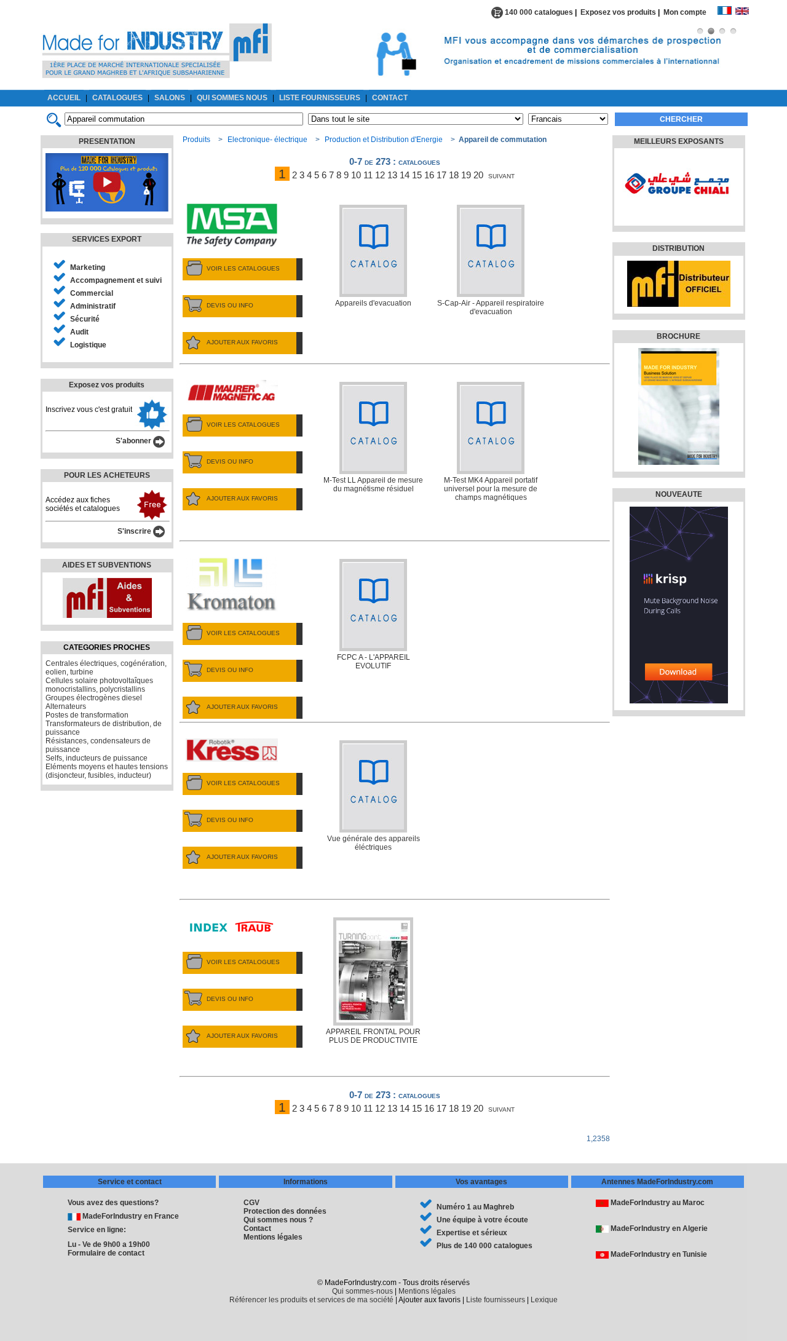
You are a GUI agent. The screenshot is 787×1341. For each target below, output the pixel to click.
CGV (251, 1202)
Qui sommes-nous (362, 1291)
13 (392, 175)
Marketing (87, 267)
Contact (257, 1228)
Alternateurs (65, 706)
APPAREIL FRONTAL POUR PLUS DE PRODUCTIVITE (373, 1036)
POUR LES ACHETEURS (107, 475)
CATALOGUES (117, 97)
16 (429, 175)
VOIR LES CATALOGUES (243, 268)
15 (417, 175)
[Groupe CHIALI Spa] (677, 212)
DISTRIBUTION (678, 248)
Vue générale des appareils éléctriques (373, 843)
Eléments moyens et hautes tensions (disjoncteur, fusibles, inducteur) (106, 771)
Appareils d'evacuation (373, 303)
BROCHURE (678, 336)
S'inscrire (135, 531)
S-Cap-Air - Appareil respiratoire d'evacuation (490, 307)
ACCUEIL (64, 97)
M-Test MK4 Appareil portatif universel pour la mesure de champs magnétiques (490, 489)
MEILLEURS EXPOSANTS (679, 141)
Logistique (88, 345)
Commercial (91, 293)
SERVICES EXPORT (106, 239)
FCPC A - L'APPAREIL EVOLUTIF (373, 661)
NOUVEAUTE (678, 494)
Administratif (93, 306)
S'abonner (134, 441)
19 (466, 175)
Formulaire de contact (106, 1253)
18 (454, 175)
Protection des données (284, 1211)
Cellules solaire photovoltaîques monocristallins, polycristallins (99, 685)
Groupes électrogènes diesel (93, 698)
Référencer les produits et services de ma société (311, 1300)
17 (441, 175)
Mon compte (690, 12)
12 (380, 175)
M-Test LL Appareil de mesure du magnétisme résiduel (373, 484)
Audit (79, 332)
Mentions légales (273, 1237)
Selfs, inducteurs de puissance (96, 758)
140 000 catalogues (538, 12)
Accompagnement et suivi (116, 280)
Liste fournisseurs (495, 1300)
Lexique (544, 1300)
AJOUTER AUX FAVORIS (242, 342)
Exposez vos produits (618, 12)
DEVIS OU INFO (230, 305)
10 (356, 175)
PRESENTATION (107, 141)
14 (404, 175)
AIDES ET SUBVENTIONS (106, 565)
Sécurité (85, 319)
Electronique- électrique (267, 139)
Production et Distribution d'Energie (384, 139)
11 (368, 175)
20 (478, 175)
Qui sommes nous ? (278, 1220)
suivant (501, 175)
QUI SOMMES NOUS (232, 97)
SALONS (169, 97)
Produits (196, 139)
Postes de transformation (87, 715)
